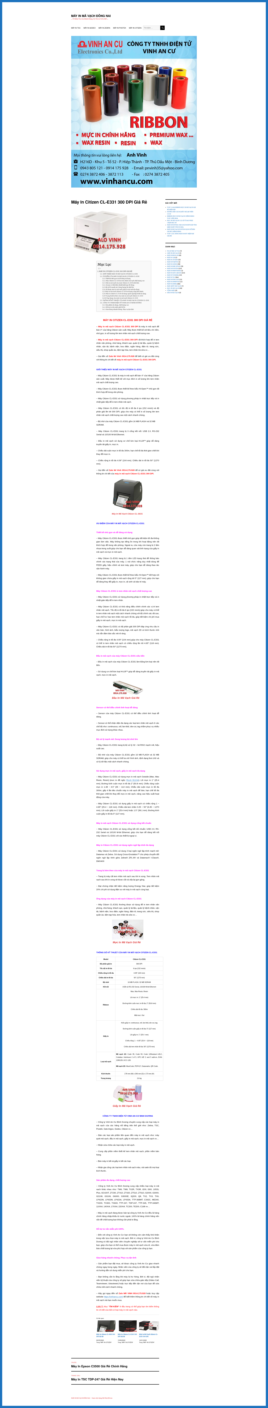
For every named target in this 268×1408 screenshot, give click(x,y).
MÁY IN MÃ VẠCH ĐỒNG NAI (91, 16)
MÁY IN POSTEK (119, 28)
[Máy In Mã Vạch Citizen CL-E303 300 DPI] (149, 1326)
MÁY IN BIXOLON (173, 255)
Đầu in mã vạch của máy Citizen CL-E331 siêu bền (122, 283)
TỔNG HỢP (170, 290)
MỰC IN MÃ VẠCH (173, 288)
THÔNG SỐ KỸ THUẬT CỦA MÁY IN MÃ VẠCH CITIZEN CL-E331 (126, 300)
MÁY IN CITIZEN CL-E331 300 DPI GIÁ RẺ (115, 271)
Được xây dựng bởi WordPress (102, 1398)
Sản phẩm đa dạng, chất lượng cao (117, 305)
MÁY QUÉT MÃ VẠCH (174, 286)
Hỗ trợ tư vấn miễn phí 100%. (115, 307)
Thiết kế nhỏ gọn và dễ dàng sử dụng (118, 278)
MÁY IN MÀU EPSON (173, 266)
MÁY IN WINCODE (173, 279)
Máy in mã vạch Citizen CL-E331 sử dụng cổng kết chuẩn (124, 291)
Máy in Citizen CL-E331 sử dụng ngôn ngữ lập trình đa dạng (126, 294)
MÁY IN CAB (171, 257)
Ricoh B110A (132, 780)
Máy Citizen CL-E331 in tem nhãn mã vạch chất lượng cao (125, 281)
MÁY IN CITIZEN (135, 28)
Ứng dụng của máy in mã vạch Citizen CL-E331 (122, 298)
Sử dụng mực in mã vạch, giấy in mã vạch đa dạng (122, 289)
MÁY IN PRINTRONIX (174, 271)
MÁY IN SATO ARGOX (174, 273)
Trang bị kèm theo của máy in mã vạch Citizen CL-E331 (124, 296)
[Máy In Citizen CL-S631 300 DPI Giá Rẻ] (106, 1326)
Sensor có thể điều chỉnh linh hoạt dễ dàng (120, 285)
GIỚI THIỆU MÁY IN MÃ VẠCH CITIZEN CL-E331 (120, 274)
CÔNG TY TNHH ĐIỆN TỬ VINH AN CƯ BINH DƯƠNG (122, 303)
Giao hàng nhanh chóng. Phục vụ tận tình (120, 309)
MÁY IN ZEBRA (104, 28)
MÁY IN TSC (76, 28)
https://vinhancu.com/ (113, 1297)
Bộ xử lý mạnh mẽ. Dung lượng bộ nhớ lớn (120, 287)
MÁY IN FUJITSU (172, 262)
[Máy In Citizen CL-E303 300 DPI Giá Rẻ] (128, 1326)
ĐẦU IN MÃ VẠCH (173, 293)
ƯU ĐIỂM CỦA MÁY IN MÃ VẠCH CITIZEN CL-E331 (121, 276)
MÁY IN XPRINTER (173, 282)
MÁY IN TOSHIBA (173, 275)
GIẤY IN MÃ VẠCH (173, 253)
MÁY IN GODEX (90, 28)
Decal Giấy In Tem (173, 251)
